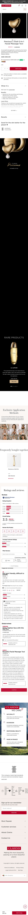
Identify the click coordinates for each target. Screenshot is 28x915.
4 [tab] (15, 386)
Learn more (12, 89)
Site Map (20, 870)
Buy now (14, 381)
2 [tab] (12, 386)
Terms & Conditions (9, 867)
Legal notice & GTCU (10, 870)
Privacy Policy (20, 867)
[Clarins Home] (6, 5)
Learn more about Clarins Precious (14, 329)
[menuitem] (19, 6)
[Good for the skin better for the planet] (7, 124)
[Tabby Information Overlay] (21, 60)
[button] (14, 86)
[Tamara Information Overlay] (3, 61)
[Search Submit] (25, 9)
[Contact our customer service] (25, 906)
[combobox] (14, 875)
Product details (5, 54)
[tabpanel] (14, 363)
